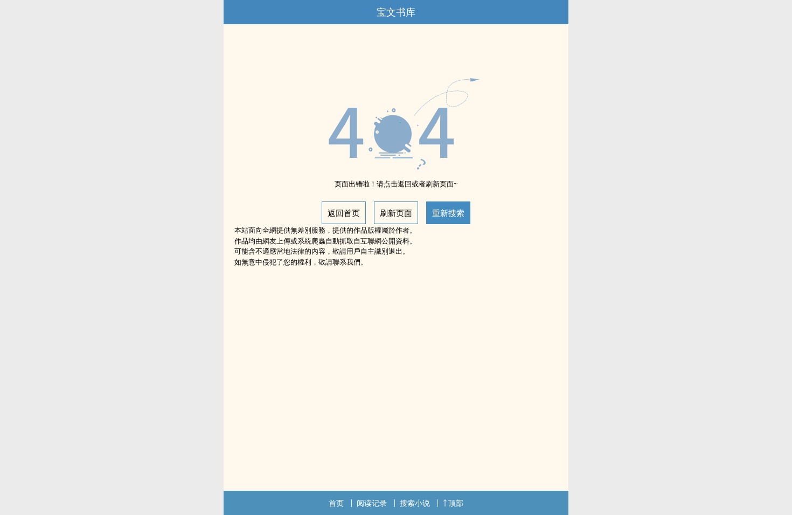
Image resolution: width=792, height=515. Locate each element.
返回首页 (344, 212)
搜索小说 (415, 503)
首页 (336, 503)
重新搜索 (448, 212)
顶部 (455, 503)
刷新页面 (396, 212)
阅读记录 (372, 503)
